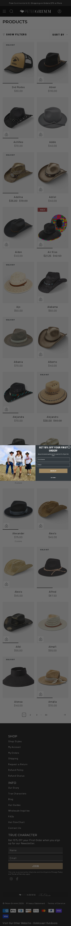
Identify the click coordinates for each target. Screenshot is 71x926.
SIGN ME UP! (53, 470)
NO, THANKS (53, 477)
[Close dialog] (69, 447)
